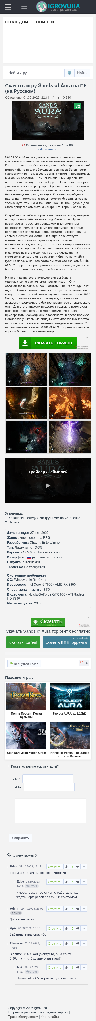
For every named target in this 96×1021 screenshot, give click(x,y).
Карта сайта (50, 1016)
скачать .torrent (23, 642)
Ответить (54, 866)
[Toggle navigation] (24, 6)
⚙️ (69, 72)
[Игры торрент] (64, 6)
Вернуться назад (25, 663)
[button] (84, 663)
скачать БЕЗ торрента (66, 642)
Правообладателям (23, 1016)
